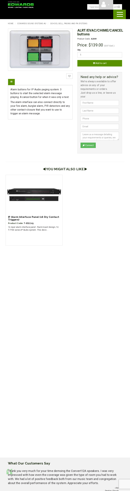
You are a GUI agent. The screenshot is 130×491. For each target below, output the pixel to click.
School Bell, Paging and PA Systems (68, 23)
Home (10, 23)
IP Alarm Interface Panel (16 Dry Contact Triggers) (33, 218)
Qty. (79, 50)
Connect (89, 145)
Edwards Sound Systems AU (31, 23)
